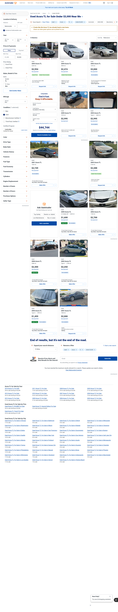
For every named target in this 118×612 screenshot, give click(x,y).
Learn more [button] (24, 130)
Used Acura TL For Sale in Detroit (70, 420)
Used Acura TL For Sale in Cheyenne (98, 425)
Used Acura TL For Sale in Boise (69, 450)
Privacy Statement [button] (83, 362)
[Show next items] (114, 22)
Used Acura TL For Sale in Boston (97, 430)
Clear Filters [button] (45, 22)
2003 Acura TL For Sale (94, 398)
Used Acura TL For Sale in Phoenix (97, 450)
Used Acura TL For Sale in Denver (42, 460)
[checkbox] (7, 64)
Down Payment (36, 113)
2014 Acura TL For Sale (12, 388)
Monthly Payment (37, 103)
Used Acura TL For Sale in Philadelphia (17, 450)
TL (49, 13)
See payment (35, 71)
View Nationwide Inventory (74, 370)
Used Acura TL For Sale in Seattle (15, 435)
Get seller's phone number (67, 329)
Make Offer (42, 185)
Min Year (7, 39)
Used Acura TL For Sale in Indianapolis (71, 455)
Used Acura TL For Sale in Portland (43, 440)
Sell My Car (51, 3)
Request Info (42, 86)
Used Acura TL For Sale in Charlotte (98, 445)
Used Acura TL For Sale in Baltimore (43, 420)
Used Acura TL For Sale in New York (43, 435)
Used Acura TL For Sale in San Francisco (44, 430)
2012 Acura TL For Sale (12, 398)
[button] (104, 3)
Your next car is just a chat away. (59, 7)
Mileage (6, 100)
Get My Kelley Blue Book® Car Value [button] (44, 123)
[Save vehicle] (56, 44)
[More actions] (55, 86)
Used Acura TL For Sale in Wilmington (16, 455)
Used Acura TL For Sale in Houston (70, 445)
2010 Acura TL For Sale (39, 393)
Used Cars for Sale (35, 13)
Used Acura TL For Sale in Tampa (15, 445)
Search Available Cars (44, 135)
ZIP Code (19, 22)
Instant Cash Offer (62, 3)
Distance (5, 22)
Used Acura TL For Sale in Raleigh (70, 425)
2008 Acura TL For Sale (67, 388)
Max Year (19, 39)
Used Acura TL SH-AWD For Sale (15, 406)
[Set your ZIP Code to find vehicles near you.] (82, 17)
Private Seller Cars (40, 3)
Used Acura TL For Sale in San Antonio (71, 435)
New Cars (30, 3)
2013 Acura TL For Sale (12, 393)
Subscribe (108, 358)
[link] (94, 75)
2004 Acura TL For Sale (94, 393)
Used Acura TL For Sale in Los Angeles (16, 460)
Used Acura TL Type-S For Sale (14, 411)
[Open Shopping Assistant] (116, 600)
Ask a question (44, 223)
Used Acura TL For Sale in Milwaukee (98, 420)
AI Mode (87, 3)
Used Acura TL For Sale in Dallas (15, 430)
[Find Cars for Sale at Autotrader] (11, 2)
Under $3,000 (55, 13)
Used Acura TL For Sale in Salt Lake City (99, 435)
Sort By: (100, 38)
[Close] (110, 596)
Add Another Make (15, 91)
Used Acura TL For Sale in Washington (16, 425)
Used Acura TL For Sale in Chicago (15, 420)
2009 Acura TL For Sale (39, 398)
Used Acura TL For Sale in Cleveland (43, 455)
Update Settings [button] (51, 130)
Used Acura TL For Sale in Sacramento (71, 430)
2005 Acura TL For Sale (94, 388)
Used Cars (22, 3)
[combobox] (15, 14)
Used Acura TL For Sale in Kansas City (44, 445)
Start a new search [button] (110, 345)
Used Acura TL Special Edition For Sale (44, 406)
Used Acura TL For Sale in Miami (42, 425)
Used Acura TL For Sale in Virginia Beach (72, 460)
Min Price (5, 54)
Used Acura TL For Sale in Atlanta (15, 440)
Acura (44, 13)
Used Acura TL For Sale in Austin (70, 440)
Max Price (18, 54)
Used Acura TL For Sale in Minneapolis (99, 440)
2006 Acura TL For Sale (67, 398)
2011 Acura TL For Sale (39, 388)
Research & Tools (74, 3)
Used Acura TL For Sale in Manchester (98, 455)
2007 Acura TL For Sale (67, 393)
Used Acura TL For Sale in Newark (42, 450)
